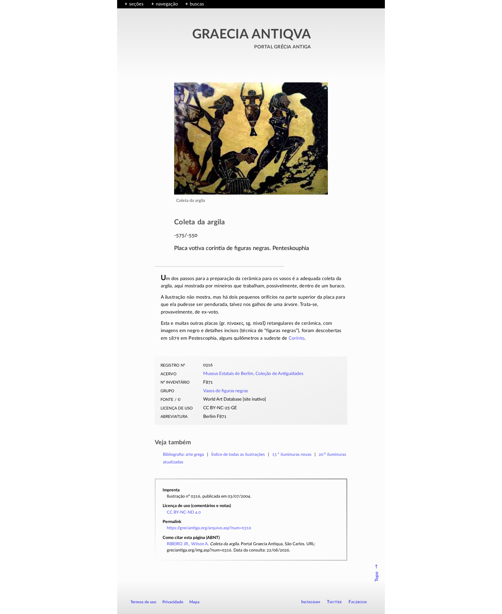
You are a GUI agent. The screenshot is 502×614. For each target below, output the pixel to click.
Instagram (310, 602)
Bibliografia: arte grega (183, 454)
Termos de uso (143, 602)
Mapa (194, 602)
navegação (167, 4)
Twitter (334, 602)
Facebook (358, 602)
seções (136, 4)
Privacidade (172, 602)
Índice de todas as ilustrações (238, 454)
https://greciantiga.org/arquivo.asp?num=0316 (209, 528)
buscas (197, 4)
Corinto (296, 338)
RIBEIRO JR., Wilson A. (188, 544)
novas (291, 454)
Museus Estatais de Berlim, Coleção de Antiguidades (253, 374)
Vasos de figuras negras (225, 391)
